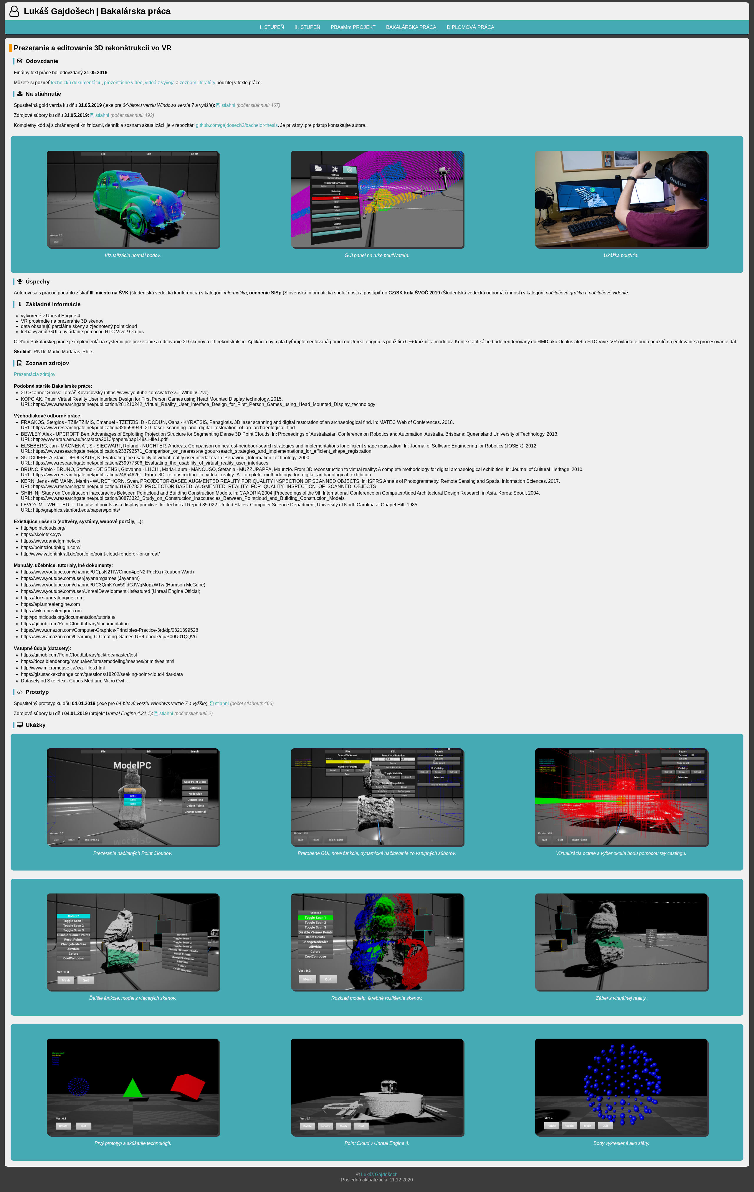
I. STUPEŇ (272, 27)
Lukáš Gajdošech (379, 1174)
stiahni (227, 105)
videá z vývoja (160, 82)
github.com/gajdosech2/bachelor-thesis (237, 125)
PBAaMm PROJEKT (353, 27)
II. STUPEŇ (307, 27)
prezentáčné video (123, 82)
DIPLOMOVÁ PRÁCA (470, 27)
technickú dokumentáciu (76, 82)
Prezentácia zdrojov (34, 374)
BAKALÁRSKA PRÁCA (411, 27)
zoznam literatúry (198, 82)
